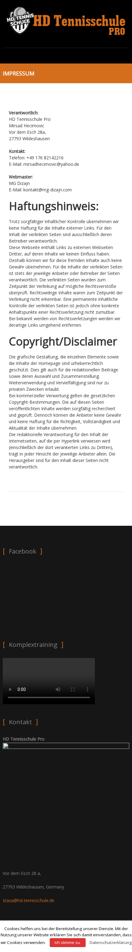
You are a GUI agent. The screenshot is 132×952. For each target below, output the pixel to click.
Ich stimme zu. (68, 942)
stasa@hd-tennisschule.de (28, 900)
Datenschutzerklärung (111, 942)
